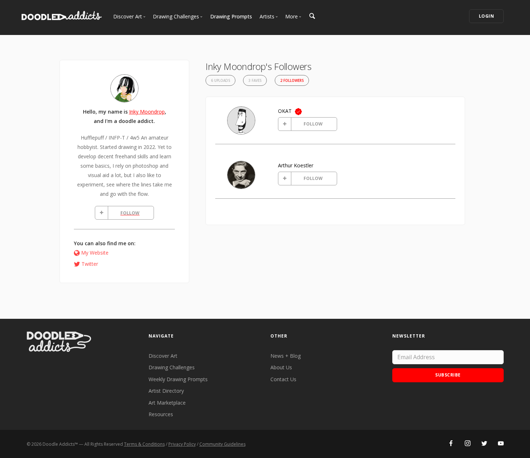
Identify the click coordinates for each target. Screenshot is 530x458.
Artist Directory (166, 390)
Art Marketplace (167, 402)
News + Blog (285, 355)
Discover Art (163, 355)
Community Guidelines (222, 444)
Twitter (89, 263)
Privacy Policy (182, 444)
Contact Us (283, 379)
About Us (281, 367)
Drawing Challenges (172, 367)
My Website (95, 252)
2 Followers (292, 80)
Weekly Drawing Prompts (178, 379)
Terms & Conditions (144, 444)
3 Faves (254, 80)
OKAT (285, 110)
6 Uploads (220, 80)
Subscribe (448, 375)
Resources (161, 414)
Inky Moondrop (147, 111)
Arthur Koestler (295, 165)
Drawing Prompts (231, 16)
